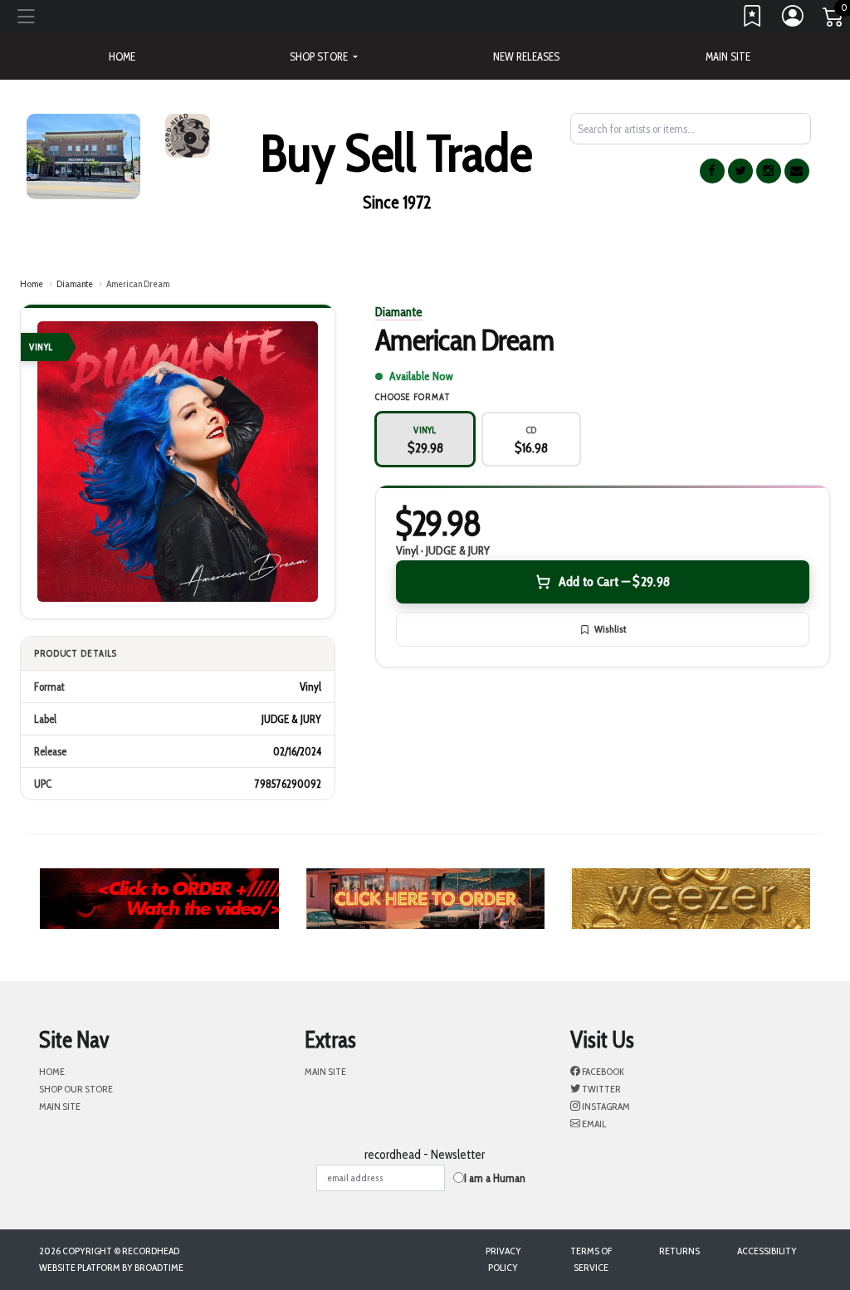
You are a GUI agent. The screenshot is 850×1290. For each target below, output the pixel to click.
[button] (323, 56)
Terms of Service (591, 1258)
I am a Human (494, 1178)
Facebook (602, 1071)
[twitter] (740, 171)
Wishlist (610, 629)
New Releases (526, 56)
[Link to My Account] (793, 19)
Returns (679, 1250)
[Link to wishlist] (753, 19)
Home (31, 283)
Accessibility (767, 1250)
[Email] (797, 171)
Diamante (74, 283)
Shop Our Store (76, 1088)
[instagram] (769, 171)
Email (593, 1123)
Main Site (728, 56)
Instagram (605, 1106)
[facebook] (712, 171)
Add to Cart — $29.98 (614, 581)
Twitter (600, 1088)
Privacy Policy (503, 1258)
